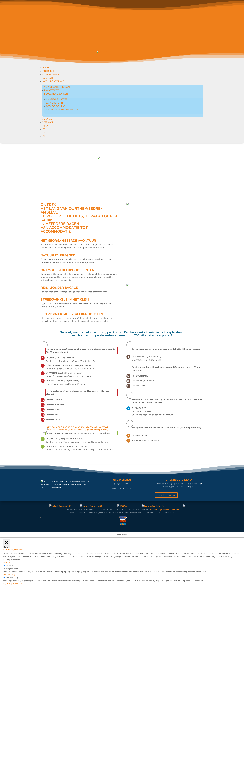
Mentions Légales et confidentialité (164, 509)
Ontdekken (49, 71)
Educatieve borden (56, 93)
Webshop (48, 122)
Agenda (47, 118)
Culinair (47, 77)
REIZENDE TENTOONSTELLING (62, 109)
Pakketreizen (52, 90)
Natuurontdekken (53, 81)
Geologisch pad (56, 106)
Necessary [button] (7, 562)
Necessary (10, 565)
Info (45, 125)
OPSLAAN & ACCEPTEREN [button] (13, 584)
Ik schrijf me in (166, 495)
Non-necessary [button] (9, 574)
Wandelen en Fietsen (57, 86)
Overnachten (50, 74)
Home (45, 67)
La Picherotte (54, 102)
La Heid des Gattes (57, 99)
